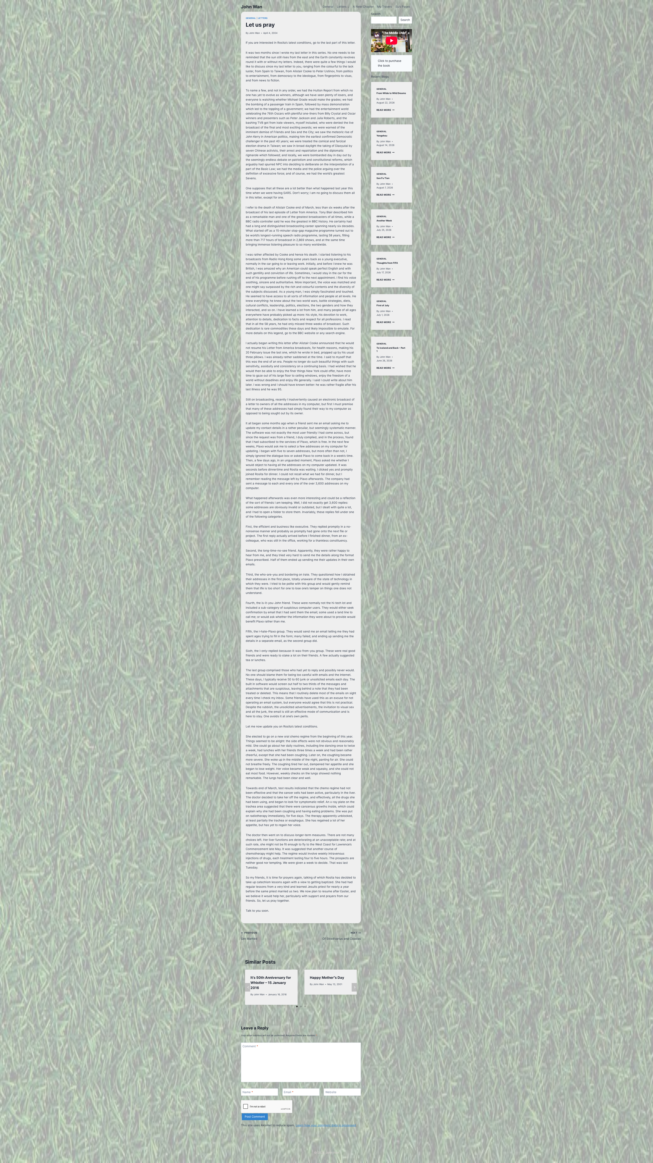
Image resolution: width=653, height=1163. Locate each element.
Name (247, 1092)
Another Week (384, 220)
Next (354, 987)
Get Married (249, 935)
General (328, 6)
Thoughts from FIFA (387, 263)
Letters (263, 18)
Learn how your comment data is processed (326, 1125)
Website (330, 1092)
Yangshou (381, 135)
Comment (250, 1046)
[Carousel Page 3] (305, 1006)
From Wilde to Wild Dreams (391, 93)
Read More (385, 110)
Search (376, 14)
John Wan (254, 33)
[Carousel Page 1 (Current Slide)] (297, 1006)
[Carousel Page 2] (301, 1006)
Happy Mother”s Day (327, 978)
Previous (247, 987)
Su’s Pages (403, 6)
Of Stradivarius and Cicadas (341, 935)
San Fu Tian (382, 178)
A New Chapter (363, 6)
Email (289, 1092)
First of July (382, 305)
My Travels (384, 6)
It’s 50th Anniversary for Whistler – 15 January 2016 (270, 983)
